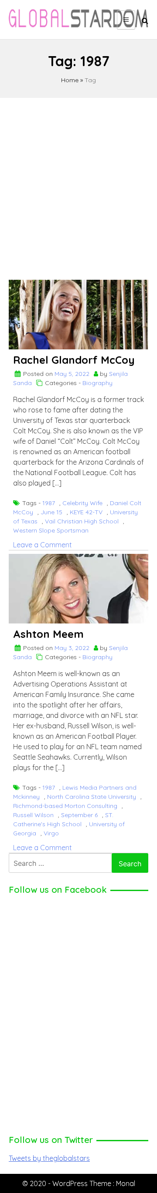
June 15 (51, 512)
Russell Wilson (33, 815)
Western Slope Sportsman (51, 530)
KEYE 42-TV (86, 512)
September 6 (79, 815)
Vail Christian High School (82, 521)
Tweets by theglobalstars (49, 1158)
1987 (48, 503)
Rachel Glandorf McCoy (74, 359)
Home (69, 80)
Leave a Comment (42, 544)
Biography (97, 383)
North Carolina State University (91, 797)
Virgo (51, 833)
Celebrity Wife (82, 503)
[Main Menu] (126, 20)
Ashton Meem (48, 633)
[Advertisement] (78, 185)
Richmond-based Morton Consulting (65, 806)
